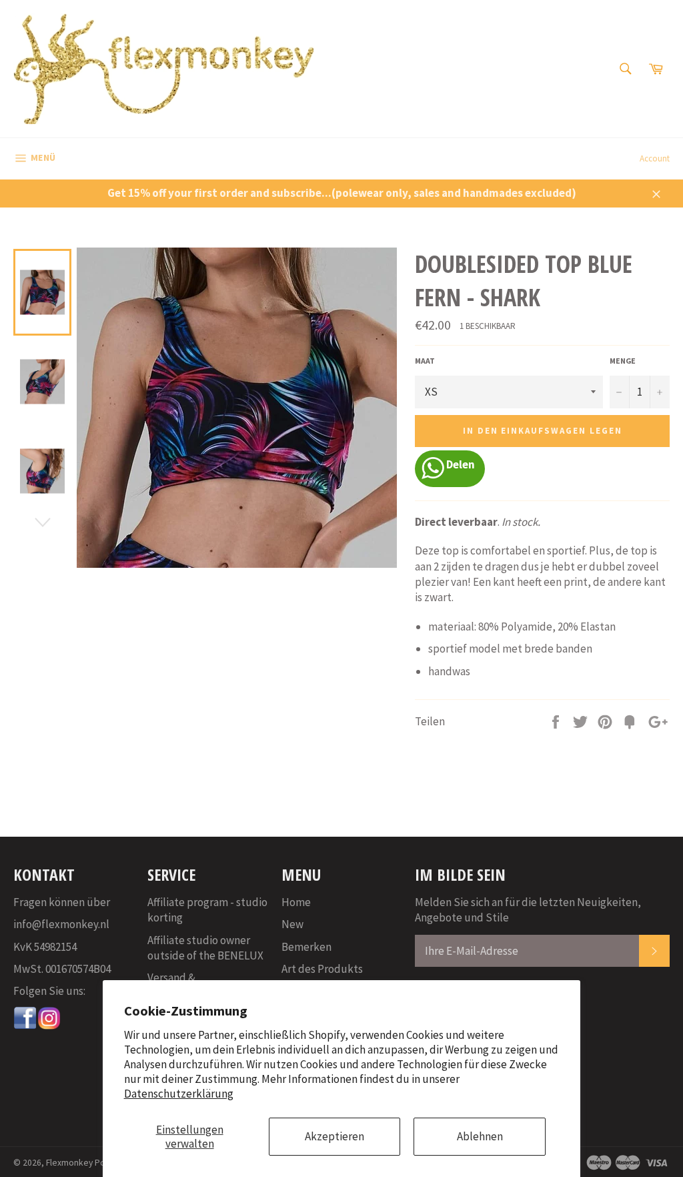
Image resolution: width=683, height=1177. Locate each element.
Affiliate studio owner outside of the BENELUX (205, 948)
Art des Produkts (322, 968)
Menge (623, 361)
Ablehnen (480, 1136)
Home (296, 902)
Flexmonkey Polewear (88, 1162)
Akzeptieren (334, 1136)
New (292, 924)
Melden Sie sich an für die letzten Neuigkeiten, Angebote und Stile (528, 910)
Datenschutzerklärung (178, 1093)
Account (655, 158)
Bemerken (306, 946)
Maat (425, 361)
